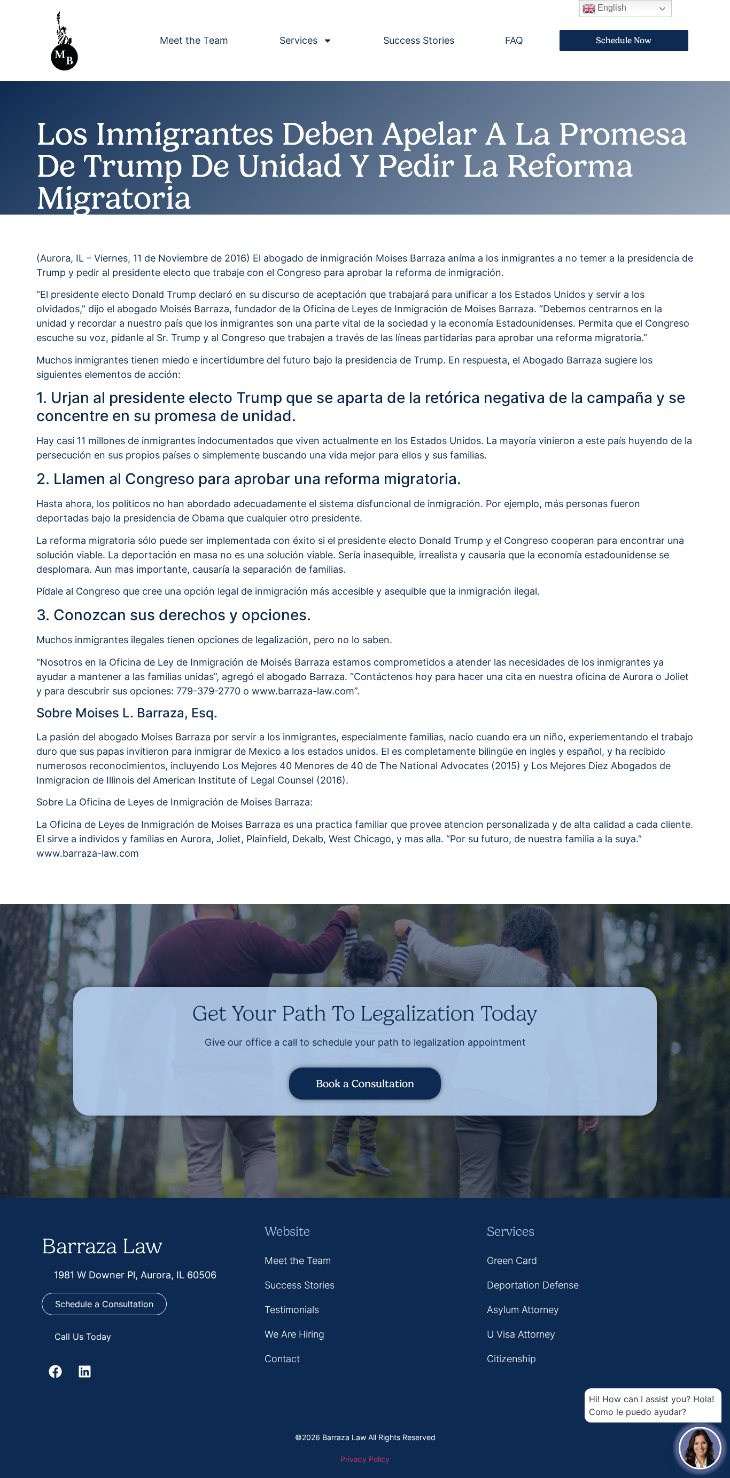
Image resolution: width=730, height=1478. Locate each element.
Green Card (512, 1260)
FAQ (514, 40)
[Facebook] (55, 1371)
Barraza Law (102, 1246)
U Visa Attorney (521, 1334)
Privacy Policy (365, 1459)
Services (298, 40)
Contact (282, 1358)
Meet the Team (194, 40)
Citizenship (511, 1358)
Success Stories (418, 40)
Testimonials (292, 1309)
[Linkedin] (84, 1371)
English (610, 7)
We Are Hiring (294, 1334)
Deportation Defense (533, 1285)
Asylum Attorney (523, 1309)
